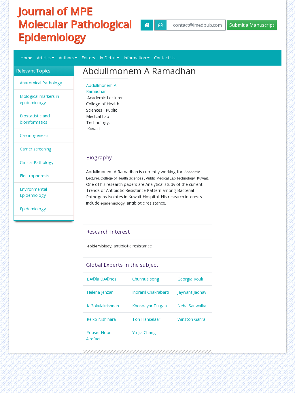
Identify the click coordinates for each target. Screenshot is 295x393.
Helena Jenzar (100, 292)
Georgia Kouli (190, 279)
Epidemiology (33, 208)
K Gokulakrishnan (103, 305)
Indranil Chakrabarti (150, 292)
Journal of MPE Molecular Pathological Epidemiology (75, 24)
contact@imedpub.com (197, 25)
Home (26, 57)
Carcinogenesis (34, 135)
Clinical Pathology (36, 162)
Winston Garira (191, 319)
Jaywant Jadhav (191, 292)
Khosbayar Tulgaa (149, 305)
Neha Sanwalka (191, 305)
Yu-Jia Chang (144, 332)
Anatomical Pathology (41, 82)
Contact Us (164, 57)
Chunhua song (145, 279)
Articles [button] (44, 57)
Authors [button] (66, 57)
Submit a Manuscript (251, 25)
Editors (88, 57)
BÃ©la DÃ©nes (101, 279)
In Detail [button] (108, 57)
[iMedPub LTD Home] (147, 25)
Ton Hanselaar (146, 319)
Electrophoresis (34, 175)
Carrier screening (36, 149)
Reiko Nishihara (101, 319)
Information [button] (135, 57)
